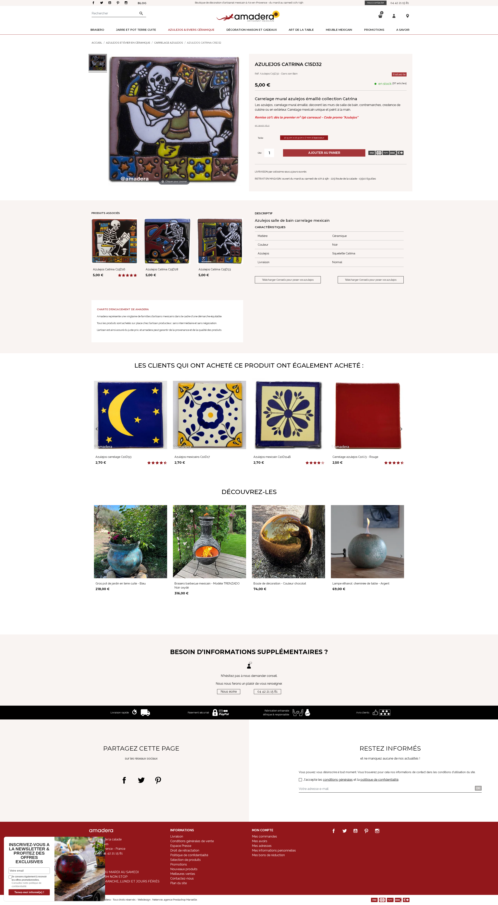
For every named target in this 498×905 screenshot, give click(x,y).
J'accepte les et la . (351, 779)
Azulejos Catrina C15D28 (162, 269)
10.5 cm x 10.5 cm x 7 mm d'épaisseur (304, 137)
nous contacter (375, 2)
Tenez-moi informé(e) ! (29, 892)
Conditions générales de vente (192, 841)
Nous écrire (229, 691)
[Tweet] (141, 780)
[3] (127, 275)
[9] (163, 462)
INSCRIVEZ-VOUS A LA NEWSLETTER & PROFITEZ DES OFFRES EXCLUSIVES (29, 853)
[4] (131, 275)
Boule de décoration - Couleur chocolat (279, 583)
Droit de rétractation (184, 850)
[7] (159, 462)
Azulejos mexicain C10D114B (272, 456)
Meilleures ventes (182, 874)
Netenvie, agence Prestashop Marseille (174, 899)
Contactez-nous (182, 878)
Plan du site (178, 883)
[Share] (124, 780)
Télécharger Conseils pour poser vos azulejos (288, 279)
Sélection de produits (185, 860)
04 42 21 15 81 (399, 2)
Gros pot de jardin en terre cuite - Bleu (121, 583)
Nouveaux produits (183, 869)
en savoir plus (262, 125)
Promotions (178, 864)
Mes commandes (264, 836)
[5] (135, 275)
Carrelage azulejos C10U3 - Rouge (355, 456)
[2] (123, 275)
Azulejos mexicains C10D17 (192, 456)
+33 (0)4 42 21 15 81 (108, 853)
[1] (119, 275)
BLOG (142, 3)
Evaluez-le (399, 74)
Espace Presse (180, 846)
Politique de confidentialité (189, 855)
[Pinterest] (158, 780)
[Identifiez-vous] (394, 16)
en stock (385, 84)
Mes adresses (262, 846)
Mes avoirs (259, 841)
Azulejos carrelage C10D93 (114, 456)
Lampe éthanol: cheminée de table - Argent (360, 583)
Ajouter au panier (324, 153)
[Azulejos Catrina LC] (98, 63)
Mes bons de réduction (268, 855)
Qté (259, 153)
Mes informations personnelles (274, 850)
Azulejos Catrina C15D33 (215, 269)
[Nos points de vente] (407, 15)
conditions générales (338, 779)
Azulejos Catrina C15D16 (109, 269)
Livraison (176, 836)
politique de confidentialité (379, 779)
